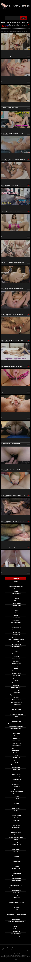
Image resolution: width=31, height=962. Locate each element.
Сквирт (16, 668)
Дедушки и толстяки (16, 702)
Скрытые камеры (16, 658)
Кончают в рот (16, 690)
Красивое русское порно (16, 885)
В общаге (16, 834)
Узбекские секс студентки (16, 887)
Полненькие (16, 656)
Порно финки (16, 907)
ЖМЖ (16, 716)
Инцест (16, 588)
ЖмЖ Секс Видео (16, 936)
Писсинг (16, 762)
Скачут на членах (16, 743)
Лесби (16, 610)
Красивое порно (16, 593)
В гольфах (16, 866)
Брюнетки (16, 760)
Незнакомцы (16, 733)
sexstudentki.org (11, 953)
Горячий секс (16, 738)
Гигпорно (16, 904)
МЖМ (16, 755)
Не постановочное (16, 687)
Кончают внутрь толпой (16, 791)
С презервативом (16, 805)
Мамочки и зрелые (16, 608)
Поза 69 (16, 817)
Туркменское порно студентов (16, 921)
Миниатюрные (16, 750)
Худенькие (16, 661)
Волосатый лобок (16, 776)
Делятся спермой (16, 878)
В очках (16, 839)
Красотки (16, 598)
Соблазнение (16, 786)
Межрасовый (16, 757)
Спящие (16, 649)
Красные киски (16, 875)
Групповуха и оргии (16, 637)
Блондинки (16, 685)
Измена (16, 615)
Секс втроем (16, 793)
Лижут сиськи (16, 825)
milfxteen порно (4, 26)
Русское (16, 581)
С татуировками (16, 861)
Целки (16, 625)
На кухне (16, 803)
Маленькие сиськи (16, 772)
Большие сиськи (16, 620)
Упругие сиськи (16, 871)
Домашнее (16, 678)
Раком (16, 680)
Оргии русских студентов (16, 714)
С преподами (16, 666)
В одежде (16, 798)
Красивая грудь (16, 670)
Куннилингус (16, 617)
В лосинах (16, 801)
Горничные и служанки (16, 694)
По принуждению (16, 895)
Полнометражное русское (16, 726)
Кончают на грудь (16, 873)
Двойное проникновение (16, 711)
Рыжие (16, 731)
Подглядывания (16, 709)
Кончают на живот (16, 880)
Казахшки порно (16, 890)
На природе (16, 697)
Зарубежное (16, 789)
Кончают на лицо (16, 774)
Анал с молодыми (16, 704)
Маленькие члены (16, 832)
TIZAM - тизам (16, 924)
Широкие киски (16, 822)
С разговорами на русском (16, 586)
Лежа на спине (16, 849)
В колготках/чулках (16, 622)
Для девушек (16, 692)
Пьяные (16, 651)
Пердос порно (16, 892)
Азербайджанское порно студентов (16, 914)
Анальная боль (16, 632)
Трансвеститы (16, 897)
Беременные (16, 781)
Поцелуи (16, 856)
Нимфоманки (16, 928)
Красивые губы (16, 868)
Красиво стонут (16, 827)
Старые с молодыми (16, 899)
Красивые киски (16, 605)
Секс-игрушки (16, 675)
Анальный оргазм (16, 813)
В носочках (16, 854)
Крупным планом (16, 644)
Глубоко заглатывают (16, 728)
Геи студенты (16, 916)
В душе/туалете (16, 682)
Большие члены (16, 721)
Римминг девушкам (16, 779)
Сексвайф (16, 641)
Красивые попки (16, 629)
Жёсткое (16, 600)
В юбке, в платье (16, 627)
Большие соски (16, 784)
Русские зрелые (16, 603)
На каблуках (16, 842)
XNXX (16, 909)
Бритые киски (16, 846)
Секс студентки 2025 (16, 933)
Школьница (16, 926)
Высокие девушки (16, 764)
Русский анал (16, 591)
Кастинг (16, 810)
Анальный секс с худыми (16, 837)
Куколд (16, 735)
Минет (16, 612)
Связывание (16, 820)
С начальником (16, 767)
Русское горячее (16, 699)
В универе (16, 796)
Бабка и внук (16, 931)
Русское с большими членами (16, 723)
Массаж (16, 719)
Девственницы (16, 919)
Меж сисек (16, 858)
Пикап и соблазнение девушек (16, 639)
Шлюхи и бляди (16, 663)
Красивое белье (16, 745)
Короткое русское (16, 673)
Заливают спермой (16, 830)
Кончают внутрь (16, 634)
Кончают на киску (16, 844)
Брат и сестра (16, 584)
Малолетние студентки (16, 912)
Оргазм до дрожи (16, 740)
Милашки (16, 596)
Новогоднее (16, 863)
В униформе (16, 752)
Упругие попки (16, 769)
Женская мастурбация (16, 646)
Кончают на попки (16, 883)
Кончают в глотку (16, 815)
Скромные (16, 851)
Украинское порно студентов (16, 902)
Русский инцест (16, 653)
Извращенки (16, 707)
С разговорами (16, 808)
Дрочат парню (16, 748)
